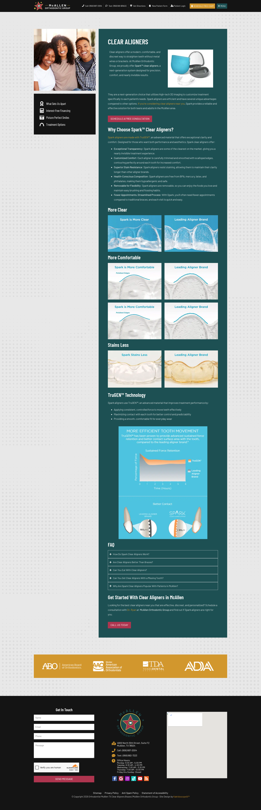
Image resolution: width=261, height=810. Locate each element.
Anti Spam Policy (130, 793)
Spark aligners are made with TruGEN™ (129, 137)
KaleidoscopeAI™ (181, 796)
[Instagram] (127, 778)
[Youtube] (140, 778)
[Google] (121, 778)
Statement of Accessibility (155, 793)
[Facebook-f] (114, 778)
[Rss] (146, 778)
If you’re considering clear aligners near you (161, 103)
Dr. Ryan (131, 609)
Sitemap (97, 793)
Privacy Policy (112, 793)
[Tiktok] (133, 778)
